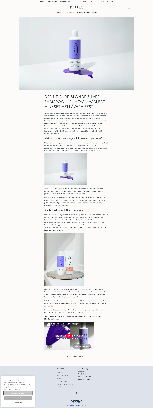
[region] (18, 391)
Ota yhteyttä (62, 381)
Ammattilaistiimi (63, 375)
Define (59, 378)
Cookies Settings (18, 402)
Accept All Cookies (18, 393)
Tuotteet (60, 369)
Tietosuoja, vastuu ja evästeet (65, 385)
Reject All (18, 397)
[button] (21, 8)
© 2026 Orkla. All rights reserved (76, 405)
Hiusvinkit (60, 372)
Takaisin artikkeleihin (77, 356)
